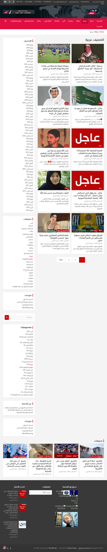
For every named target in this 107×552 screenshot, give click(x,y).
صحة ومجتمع (29, 21)
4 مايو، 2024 (22, 469)
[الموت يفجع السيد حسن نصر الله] (54, 180)
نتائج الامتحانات (28, 284)
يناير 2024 (30, 122)
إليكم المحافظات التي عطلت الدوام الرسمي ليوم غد (10, 493)
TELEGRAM (28, 2)
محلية (92, 21)
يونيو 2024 (29, 108)
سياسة (70, 21)
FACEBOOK (47, 2)
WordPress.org (27, 308)
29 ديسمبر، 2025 (97, 74)
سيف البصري (87, 74)
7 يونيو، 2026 (98, 471)
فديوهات (98, 441)
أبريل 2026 (29, 53)
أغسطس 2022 (27, 169)
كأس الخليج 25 (28, 270)
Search (7, 317)
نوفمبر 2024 (29, 94)
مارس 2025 (29, 83)
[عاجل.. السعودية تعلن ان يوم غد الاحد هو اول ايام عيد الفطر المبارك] (87, 96)
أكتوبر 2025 (29, 70)
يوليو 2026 (29, 45)
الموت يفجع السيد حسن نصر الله (54, 193)
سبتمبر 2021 (29, 188)
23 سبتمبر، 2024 (97, 158)
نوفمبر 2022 (29, 161)
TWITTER (19, 2)
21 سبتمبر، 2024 (64, 158)
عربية (85, 21)
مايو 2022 (30, 174)
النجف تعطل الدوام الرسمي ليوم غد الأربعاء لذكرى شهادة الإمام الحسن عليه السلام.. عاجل (10, 508)
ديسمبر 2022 (28, 158)
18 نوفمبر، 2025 (72, 471)
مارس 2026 (29, 56)
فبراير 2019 (29, 210)
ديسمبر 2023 (28, 125)
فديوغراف (29, 264)
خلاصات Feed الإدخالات (25, 302)
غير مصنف (29, 262)
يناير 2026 (30, 61)
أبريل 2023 (29, 147)
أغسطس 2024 (27, 103)
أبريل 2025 (29, 81)
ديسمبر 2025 (28, 64)
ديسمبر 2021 (28, 180)
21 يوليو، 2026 (14, 498)
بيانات (31, 231)
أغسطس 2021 (28, 191)
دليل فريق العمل (73, 2)
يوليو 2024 (29, 105)
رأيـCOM (30, 245)
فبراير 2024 (29, 119)
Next (61, 260)
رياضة (39, 21)
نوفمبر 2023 (29, 127)
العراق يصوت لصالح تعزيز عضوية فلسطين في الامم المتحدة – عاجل (88, 237)
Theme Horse (72, 548)
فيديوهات (29, 267)
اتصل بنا (99, 26)
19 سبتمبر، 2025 (46, 474)
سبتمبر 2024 (28, 100)
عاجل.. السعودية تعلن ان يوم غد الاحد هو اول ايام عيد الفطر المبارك (88, 111)
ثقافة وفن (47, 21)
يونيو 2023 (29, 141)
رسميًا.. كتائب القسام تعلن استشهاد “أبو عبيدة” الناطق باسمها (90, 68)
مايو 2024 (30, 111)
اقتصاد (56, 21)
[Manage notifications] (4, 547)
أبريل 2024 (29, 114)
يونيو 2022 (29, 171)
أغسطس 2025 (27, 75)
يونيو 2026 (29, 48)
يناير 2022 (30, 177)
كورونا (31, 273)
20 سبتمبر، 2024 (97, 201)
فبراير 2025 (29, 86)
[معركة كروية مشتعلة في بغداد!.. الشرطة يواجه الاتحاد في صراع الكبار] (54, 53)
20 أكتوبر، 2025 (64, 74)
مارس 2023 (29, 149)
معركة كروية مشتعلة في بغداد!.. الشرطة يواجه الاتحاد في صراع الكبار (54, 68)
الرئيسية (99, 21)
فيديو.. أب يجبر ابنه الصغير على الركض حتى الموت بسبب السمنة (16, 463)
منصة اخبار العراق (84, 548)
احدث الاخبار (19, 487)
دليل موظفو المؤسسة (60, 2)
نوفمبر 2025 (29, 67)
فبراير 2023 (29, 152)
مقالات (30, 278)
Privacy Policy (85, 2)
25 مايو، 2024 (65, 196)
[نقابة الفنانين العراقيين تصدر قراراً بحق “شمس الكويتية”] (54, 223)
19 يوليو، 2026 (14, 534)
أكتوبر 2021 (29, 185)
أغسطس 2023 (27, 136)
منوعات (30, 281)
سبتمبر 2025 (28, 72)
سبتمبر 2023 (28, 133)
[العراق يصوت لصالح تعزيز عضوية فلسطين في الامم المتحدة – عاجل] (87, 223)
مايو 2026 (30, 50)
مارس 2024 (29, 116)
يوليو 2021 (29, 194)
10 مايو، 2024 (98, 243)
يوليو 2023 (29, 138)
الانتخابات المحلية (27, 228)
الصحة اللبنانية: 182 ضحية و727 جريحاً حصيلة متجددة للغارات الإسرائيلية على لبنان (89, 153)
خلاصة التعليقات (27, 305)
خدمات (30, 239)
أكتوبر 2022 (29, 163)
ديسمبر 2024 (28, 92)
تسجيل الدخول (28, 299)
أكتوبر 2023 (29, 130)
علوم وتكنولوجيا (16, 21)
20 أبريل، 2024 (64, 240)
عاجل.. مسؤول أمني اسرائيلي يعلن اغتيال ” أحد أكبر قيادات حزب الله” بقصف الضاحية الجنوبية (87, 195)
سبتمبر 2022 (28, 166)
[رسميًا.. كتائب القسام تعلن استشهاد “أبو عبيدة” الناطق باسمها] (87, 53)
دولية (78, 21)
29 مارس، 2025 (97, 116)
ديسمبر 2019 (28, 205)
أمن (63, 21)
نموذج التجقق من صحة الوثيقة (22, 286)
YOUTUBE (38, 2)
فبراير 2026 (29, 59)
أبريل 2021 (29, 202)
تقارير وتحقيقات (27, 234)
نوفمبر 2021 (29, 183)
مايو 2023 (30, 144)
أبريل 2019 (29, 207)
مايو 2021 (30, 199)
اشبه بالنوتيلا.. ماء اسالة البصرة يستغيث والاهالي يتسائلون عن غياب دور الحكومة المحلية (41, 466)
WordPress (53, 548)
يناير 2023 (30, 155)
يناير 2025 (30, 89)
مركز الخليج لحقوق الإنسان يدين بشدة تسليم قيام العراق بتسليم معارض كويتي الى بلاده (55, 111)
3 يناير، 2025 (65, 116)
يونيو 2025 (29, 78)
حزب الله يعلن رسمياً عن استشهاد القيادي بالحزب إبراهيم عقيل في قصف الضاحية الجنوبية (54, 153)
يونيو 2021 (29, 196)
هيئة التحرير (56, 196)
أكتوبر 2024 (29, 97)
